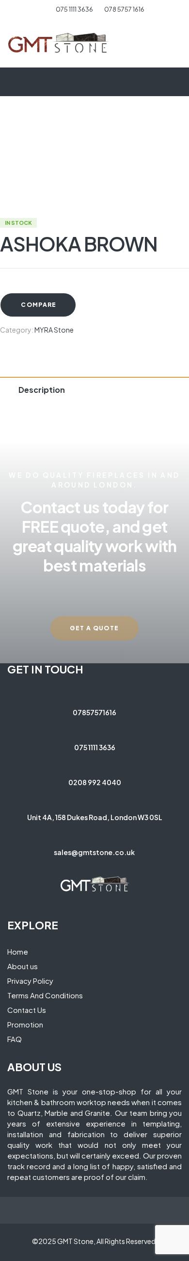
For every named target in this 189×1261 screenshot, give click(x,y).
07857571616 (94, 712)
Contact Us (26, 1009)
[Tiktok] (120, 866)
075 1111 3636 (94, 747)
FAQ (14, 1038)
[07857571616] (94, 692)
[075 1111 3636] (94, 727)
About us (22, 966)
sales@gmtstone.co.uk (94, 852)
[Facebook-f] (69, 866)
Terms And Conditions (45, 995)
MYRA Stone (54, 329)
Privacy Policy (30, 980)
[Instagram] (86, 866)
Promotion (25, 1024)
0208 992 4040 (94, 782)
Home (17, 951)
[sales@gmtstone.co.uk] (94, 832)
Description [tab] (41, 390)
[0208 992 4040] (94, 762)
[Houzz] (103, 866)
